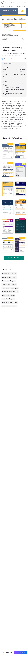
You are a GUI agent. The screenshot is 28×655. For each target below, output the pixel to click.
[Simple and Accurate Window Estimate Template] (20, 189)
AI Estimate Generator (10, 6)
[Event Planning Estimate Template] (20, 226)
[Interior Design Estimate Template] (20, 207)
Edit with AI (22, 652)
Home (2, 6)
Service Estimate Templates (9, 284)
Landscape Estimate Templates (10, 291)
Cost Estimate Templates (8, 298)
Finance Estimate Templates (9, 306)
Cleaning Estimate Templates (9, 273)
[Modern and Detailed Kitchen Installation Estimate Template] (7, 207)
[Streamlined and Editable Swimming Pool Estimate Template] (20, 170)
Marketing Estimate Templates (9, 302)
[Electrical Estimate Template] (20, 151)
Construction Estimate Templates (10, 288)
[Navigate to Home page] (8, 2)
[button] (7, 652)
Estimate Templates (21, 6)
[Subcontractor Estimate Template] (7, 189)
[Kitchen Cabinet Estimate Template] (20, 245)
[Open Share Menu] (25, 58)
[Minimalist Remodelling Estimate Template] (7, 151)
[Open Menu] (25, 2)
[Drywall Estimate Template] (7, 170)
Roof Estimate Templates (8, 295)
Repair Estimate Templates (8, 281)
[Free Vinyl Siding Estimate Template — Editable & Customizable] (7, 226)
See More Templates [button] (14, 258)
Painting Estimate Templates (9, 277)
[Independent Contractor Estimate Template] (7, 245)
